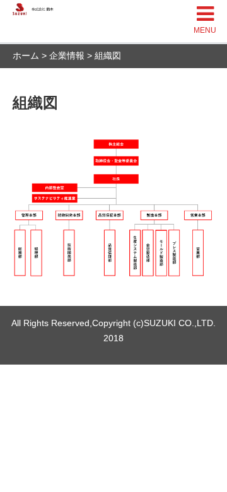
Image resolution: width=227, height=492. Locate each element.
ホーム (26, 55)
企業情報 (66, 55)
